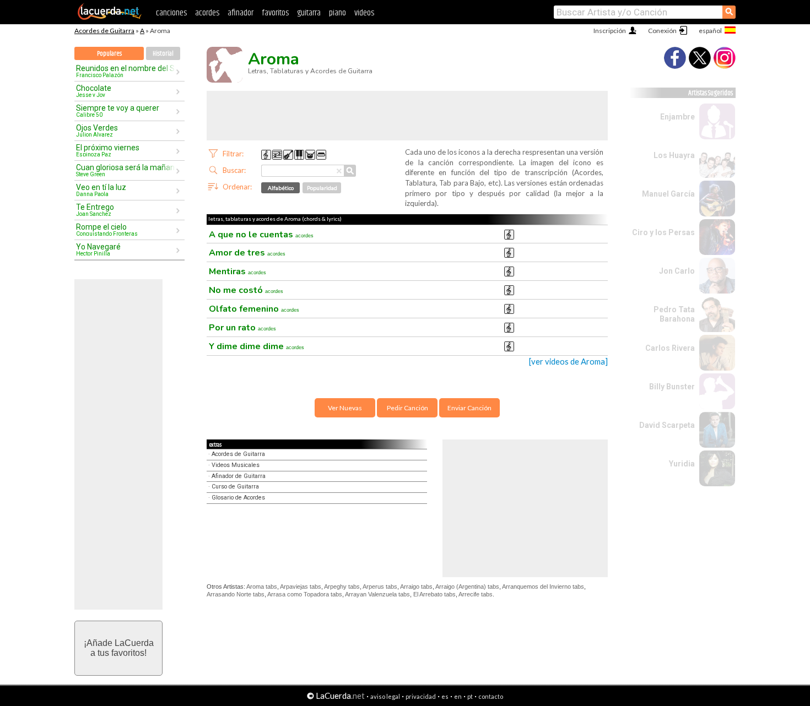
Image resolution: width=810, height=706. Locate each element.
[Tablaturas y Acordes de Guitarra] (109, 17)
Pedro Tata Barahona (674, 314)
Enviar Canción (469, 408)
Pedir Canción (407, 408)
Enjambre (677, 116)
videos (364, 13)
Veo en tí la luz (101, 190)
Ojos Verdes (97, 130)
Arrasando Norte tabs (235, 594)
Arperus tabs (380, 586)
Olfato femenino (254, 309)
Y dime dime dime (256, 346)
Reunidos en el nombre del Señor (125, 71)
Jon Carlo (677, 271)
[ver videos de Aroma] (568, 361)
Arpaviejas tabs (300, 586)
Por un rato (242, 328)
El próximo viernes (107, 150)
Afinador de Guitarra (239, 476)
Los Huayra (674, 155)
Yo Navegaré (98, 249)
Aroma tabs (261, 586)
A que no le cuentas (261, 235)
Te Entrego (95, 210)
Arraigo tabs (416, 586)
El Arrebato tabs (434, 594)
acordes (207, 13)
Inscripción (609, 30)
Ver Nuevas (345, 408)
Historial (163, 53)
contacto (490, 696)
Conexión (662, 30)
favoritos (275, 13)
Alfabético (281, 187)
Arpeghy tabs (342, 586)
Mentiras (237, 271)
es (445, 696)
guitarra (309, 13)
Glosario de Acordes (238, 497)
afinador (240, 13)
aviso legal (385, 696)
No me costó (246, 290)
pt (470, 696)
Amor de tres (247, 253)
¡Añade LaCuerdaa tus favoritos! (119, 648)
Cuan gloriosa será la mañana (125, 170)
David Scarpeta (667, 425)
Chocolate (93, 91)
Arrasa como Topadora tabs (304, 594)
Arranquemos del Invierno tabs (543, 586)
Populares (109, 53)
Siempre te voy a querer (117, 111)
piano (337, 13)
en (458, 696)
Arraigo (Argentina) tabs (467, 586)
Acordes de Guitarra (104, 30)
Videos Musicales (236, 465)
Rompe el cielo (107, 230)
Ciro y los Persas (663, 232)
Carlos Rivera (670, 348)
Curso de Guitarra (235, 486)
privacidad (421, 696)
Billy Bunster (672, 386)
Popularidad (322, 187)
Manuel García (668, 193)
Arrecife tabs (475, 594)
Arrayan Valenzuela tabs (377, 594)
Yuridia (682, 463)
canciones (171, 13)
